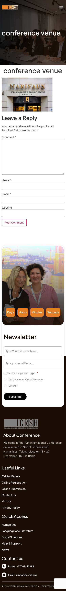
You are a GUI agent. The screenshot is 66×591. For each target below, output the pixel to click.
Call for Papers (11, 476)
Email (6, 194)
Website (7, 207)
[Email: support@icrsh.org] (4, 574)
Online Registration (14, 482)
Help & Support (12, 543)
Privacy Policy (11, 507)
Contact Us (9, 495)
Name (6, 180)
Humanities (9, 524)
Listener (12, 385)
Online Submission (14, 489)
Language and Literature (17, 531)
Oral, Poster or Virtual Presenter (25, 379)
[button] (61, 7)
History (6, 501)
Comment (9, 137)
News (5, 549)
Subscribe (15, 396)
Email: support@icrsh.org (22, 575)
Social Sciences (12, 537)
